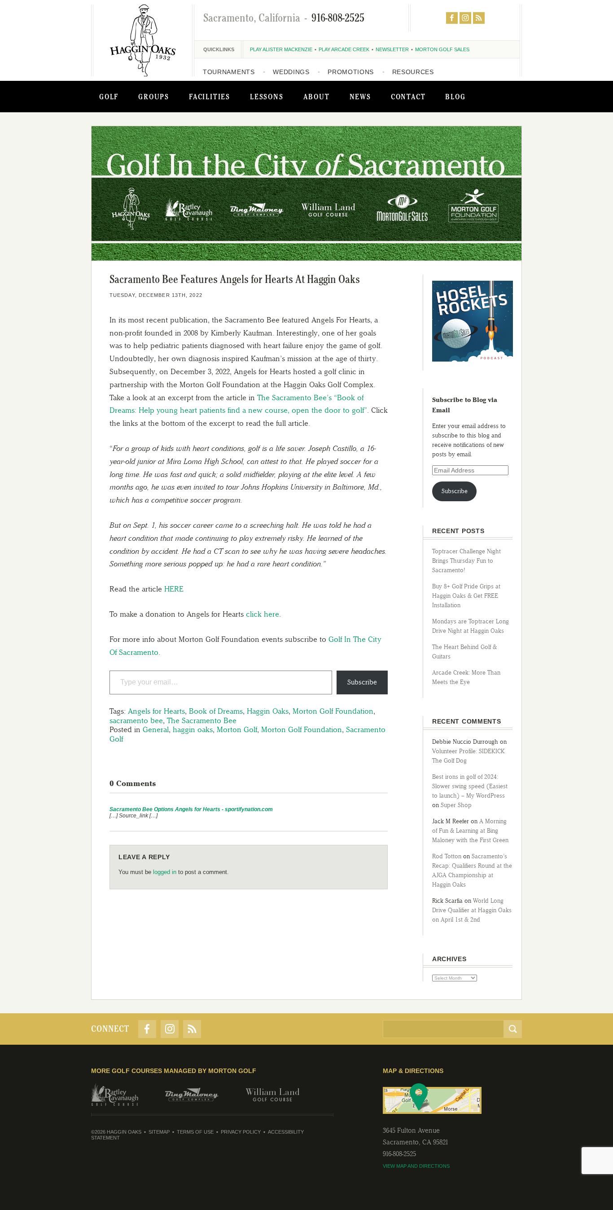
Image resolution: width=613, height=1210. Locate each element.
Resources (413, 71)
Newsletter (392, 49)
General (156, 729)
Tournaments (229, 71)
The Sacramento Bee (201, 720)
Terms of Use (195, 1132)
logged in (164, 872)
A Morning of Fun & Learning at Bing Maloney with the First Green (470, 830)
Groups (153, 96)
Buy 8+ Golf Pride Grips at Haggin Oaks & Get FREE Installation (466, 596)
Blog (455, 96)
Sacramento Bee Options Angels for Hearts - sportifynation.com (191, 809)
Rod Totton (446, 856)
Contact (408, 96)
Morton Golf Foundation (333, 711)
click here (262, 613)
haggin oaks (193, 729)
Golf (108, 96)
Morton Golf (237, 729)
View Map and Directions (416, 1166)
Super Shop (456, 805)
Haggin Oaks (268, 711)
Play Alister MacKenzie (281, 49)
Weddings (291, 71)
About (316, 96)
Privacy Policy (241, 1132)
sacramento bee (136, 720)
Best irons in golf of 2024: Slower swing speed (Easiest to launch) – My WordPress (470, 786)
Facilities (209, 96)
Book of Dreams (216, 711)
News (360, 96)
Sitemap (159, 1132)
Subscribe (362, 682)
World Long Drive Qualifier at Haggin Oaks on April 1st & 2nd (472, 910)
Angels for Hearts (156, 711)
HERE (174, 588)
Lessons (267, 96)
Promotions (351, 71)
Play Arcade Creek (344, 49)
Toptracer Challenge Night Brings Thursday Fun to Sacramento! (466, 561)
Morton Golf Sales (442, 49)
